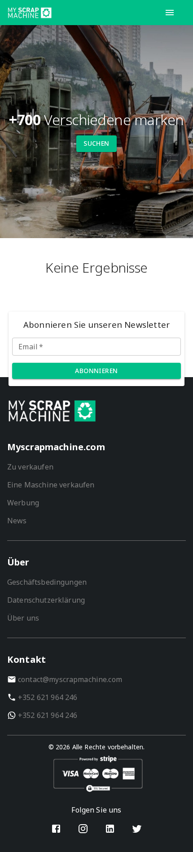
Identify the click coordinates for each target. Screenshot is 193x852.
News (17, 521)
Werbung (23, 503)
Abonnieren (96, 370)
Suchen (96, 143)
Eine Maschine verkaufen (50, 485)
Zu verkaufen (30, 467)
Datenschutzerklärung (46, 600)
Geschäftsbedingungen (47, 582)
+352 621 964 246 (47, 697)
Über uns (23, 618)
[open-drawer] (170, 13)
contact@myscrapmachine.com (70, 679)
